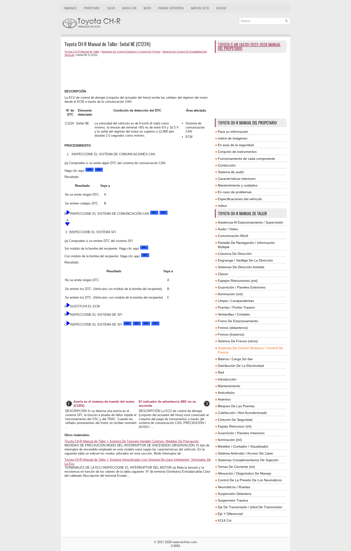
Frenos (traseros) (231, 334)
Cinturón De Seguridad (235, 420)
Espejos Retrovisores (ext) (238, 281)
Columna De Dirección (235, 254)
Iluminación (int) (230, 440)
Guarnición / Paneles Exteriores (242, 287)
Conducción (227, 165)
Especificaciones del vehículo (240, 199)
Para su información (233, 132)
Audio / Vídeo (228, 229)
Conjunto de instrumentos (237, 152)
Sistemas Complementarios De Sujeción (248, 460)
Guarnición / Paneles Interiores (241, 433)
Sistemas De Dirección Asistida (241, 267)
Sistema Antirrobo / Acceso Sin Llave (245, 453)
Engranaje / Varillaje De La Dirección (245, 260)
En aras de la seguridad (236, 145)
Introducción (227, 379)
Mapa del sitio (200, 8)
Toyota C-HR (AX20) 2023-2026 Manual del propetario (249, 46)
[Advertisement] (137, 73)
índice (222, 206)
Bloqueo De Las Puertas (236, 406)
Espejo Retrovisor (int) (234, 426)
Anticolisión (226, 393)
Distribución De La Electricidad (241, 366)
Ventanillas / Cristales (234, 314)
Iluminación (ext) (230, 294)
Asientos (224, 399)
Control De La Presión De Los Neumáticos (250, 480)
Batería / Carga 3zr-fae (235, 359)
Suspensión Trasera (233, 500)
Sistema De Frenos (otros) (238, 341)
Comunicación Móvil (233, 236)
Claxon (223, 274)
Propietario (92, 8)
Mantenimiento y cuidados (237, 185)
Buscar (221, 8)
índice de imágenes (232, 138)
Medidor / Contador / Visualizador (243, 446)
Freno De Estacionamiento (238, 321)
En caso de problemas (235, 192)
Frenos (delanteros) (233, 328)
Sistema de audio (231, 172)
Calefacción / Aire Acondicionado (242, 413)
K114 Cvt (224, 520)
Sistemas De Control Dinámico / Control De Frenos (130, 51)
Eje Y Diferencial (230, 514)
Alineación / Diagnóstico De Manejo (244, 473)
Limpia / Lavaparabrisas (236, 301)
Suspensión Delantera (234, 494)
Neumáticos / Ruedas (234, 487)
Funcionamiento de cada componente (246, 158)
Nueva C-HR (129, 8)
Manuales (70, 8)
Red (221, 372)
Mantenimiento (229, 386)
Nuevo (147, 8)
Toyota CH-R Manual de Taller (81, 51)
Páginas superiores (171, 8)
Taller (111, 8)
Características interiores (236, 179)
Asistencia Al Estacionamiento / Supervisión (250, 222)
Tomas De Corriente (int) (236, 467)
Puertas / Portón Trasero (236, 307)
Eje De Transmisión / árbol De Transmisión (250, 507)
